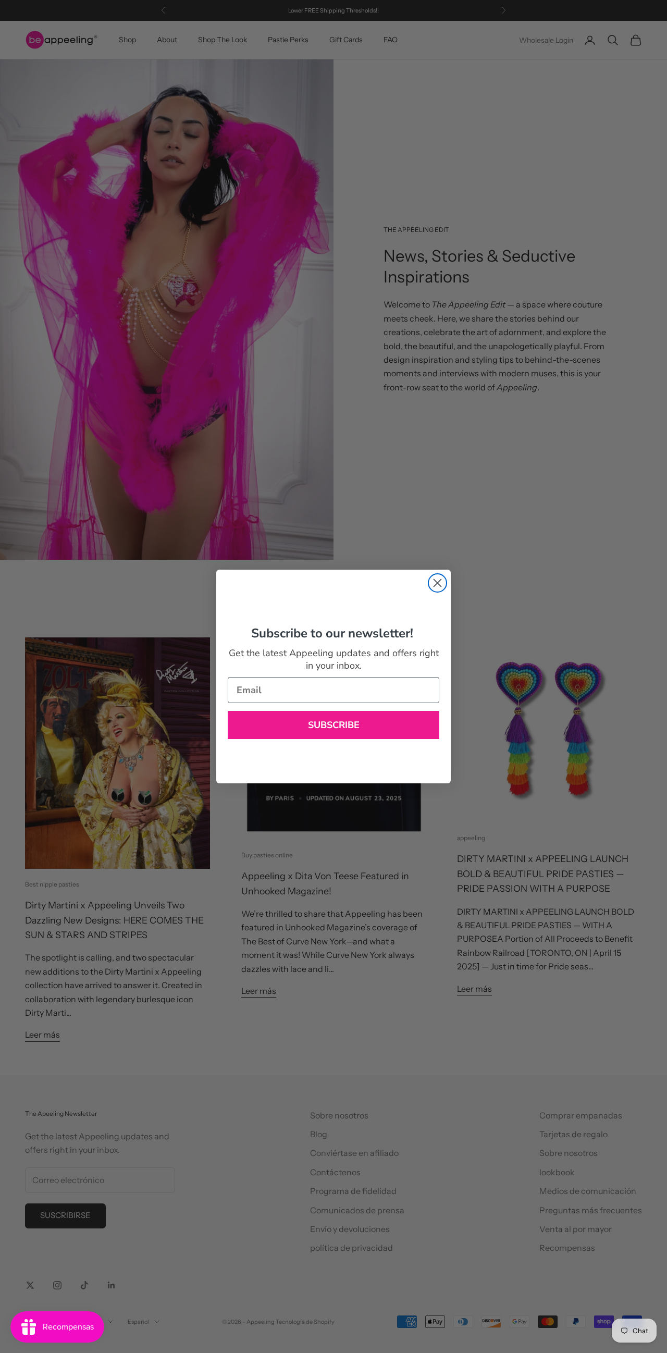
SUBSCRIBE (334, 725)
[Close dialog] (437, 583)
